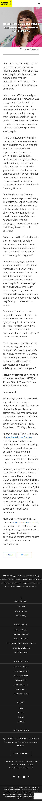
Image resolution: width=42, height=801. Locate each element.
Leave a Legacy (21, 689)
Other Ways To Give (21, 694)
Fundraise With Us (21, 685)
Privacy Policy (8, 761)
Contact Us (21, 607)
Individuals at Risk (21, 639)
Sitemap (30, 765)
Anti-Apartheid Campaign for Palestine (21, 643)
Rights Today (21, 616)
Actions (21, 712)
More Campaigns (21, 652)
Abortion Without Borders (18, 437)
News (21, 708)
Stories (21, 717)
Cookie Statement (32, 761)
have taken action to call (25, 522)
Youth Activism (21, 680)
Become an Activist (21, 671)
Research (21, 721)
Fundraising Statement (18, 765)
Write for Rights (21, 630)
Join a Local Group (21, 676)
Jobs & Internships (21, 753)
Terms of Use (19, 761)
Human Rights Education (21, 648)
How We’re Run (21, 611)
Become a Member (21, 667)
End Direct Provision (21, 634)
